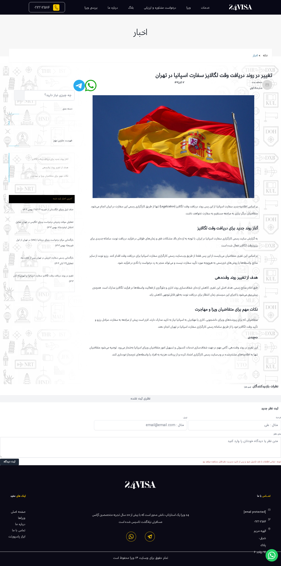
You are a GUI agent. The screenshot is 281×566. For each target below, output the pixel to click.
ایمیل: (185, 417)
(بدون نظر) (247, 387)
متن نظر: (277, 434)
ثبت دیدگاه (9, 462)
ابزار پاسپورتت (16, 536)
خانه (265, 55)
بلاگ (131, 8)
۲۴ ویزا (134, 558)
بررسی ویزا (91, 8)
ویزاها (21, 518)
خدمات (205, 8)
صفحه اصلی (18, 512)
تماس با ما (18, 530)
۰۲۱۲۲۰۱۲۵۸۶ (42, 7)
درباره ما (113, 8)
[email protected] (255, 512)
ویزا (188, 8)
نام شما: (278, 417)
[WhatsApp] (131, 537)
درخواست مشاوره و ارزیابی (160, 8)
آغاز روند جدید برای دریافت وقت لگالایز (50, 159)
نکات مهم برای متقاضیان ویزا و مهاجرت (49, 176)
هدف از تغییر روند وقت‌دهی (55, 167)
